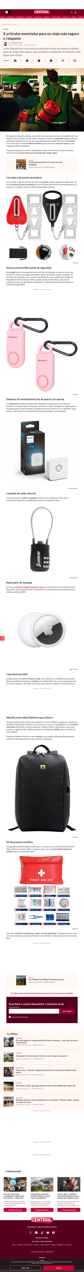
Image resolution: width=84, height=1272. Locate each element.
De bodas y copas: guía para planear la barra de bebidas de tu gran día (45, 1085)
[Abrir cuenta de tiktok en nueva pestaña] (42, 1232)
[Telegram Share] (51, 60)
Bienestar (10, 17)
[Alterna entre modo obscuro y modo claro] (8, 12)
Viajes (74, 17)
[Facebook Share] (15, 60)
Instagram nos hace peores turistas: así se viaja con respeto (41, 1056)
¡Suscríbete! (67, 1011)
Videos (81, 17)
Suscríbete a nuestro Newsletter (42, 1241)
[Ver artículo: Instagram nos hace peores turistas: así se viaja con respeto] (9, 1057)
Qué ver (66, 17)
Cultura (46, 17)
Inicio (4, 24)
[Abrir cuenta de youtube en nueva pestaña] (48, 1232)
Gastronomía (45, 1245)
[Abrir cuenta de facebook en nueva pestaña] (53, 1232)
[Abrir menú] (75, 12)
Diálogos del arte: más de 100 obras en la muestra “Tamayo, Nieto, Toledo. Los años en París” (48, 1101)
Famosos (38, 17)
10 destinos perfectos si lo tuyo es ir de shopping (45, 163)
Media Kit (60, 1245)
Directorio (68, 1245)
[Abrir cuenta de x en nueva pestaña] (30, 1232)
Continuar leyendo (15, 1210)
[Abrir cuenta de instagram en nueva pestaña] (36, 1232)
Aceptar (59, 1268)
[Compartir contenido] (2, 638)
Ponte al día (56, 17)
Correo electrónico (14, 1007)
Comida (29, 17)
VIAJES (30, 160)
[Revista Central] (42, 12)
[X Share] (27, 60)
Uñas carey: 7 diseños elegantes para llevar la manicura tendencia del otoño (46, 1071)
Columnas (20, 17)
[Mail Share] (75, 60)
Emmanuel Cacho (16, 43)
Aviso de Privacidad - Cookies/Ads (42, 1252)
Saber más (25, 1268)
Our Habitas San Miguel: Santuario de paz (46, 979)
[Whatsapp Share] (39, 60)
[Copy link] (63, 60)
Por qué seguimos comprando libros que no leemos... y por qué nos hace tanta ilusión (47, 1041)
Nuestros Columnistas (25, 1245)
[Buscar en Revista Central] (71, 12)
